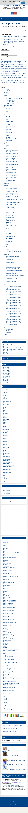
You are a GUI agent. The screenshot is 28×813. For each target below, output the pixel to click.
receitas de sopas (5, 78)
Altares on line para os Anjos (12, 97)
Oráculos (6, 206)
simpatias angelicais (7, 457)
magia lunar (6, 434)
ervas (4, 410)
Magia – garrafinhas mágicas (9, 600)
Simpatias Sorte (6, 693)
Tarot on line (9, 209)
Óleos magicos (6, 440)
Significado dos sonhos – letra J (13, 300)
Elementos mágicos (10, 126)
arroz (5, 61)
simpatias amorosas (5, 84)
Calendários (9, 235)
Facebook (14, 799)
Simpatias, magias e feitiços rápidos (14, 283)
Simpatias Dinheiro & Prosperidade (14, 270)
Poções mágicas (7, 640)
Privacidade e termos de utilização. (11, 785)
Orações (6, 186)
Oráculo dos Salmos (10, 243)
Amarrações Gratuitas (8, 394)
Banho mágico (14, 61)
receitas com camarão (6, 73)
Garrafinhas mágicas (7, 414)
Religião (6, 219)
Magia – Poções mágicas (11, 175)
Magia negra (6, 435)
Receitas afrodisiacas (11, 212)
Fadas (4, 411)
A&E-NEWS (7, 90)
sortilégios (5, 475)
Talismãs (5, 478)
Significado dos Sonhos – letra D (13, 291)
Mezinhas (6, 183)
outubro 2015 (6, 374)
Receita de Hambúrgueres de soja (12, 46)
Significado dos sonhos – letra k (13, 302)
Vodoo (4, 707)
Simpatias (6, 254)
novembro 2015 (6, 373)
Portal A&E (5, 446)
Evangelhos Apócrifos (11, 225)
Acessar (5, 489)
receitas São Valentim (8, 80)
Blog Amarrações (7, 730)
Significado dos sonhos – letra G (13, 295)
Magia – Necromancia (11, 174)
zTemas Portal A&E (7, 709)
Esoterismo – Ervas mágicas (9, 578)
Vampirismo (9, 140)
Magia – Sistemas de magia (9, 622)
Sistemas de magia (10, 182)
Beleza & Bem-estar (8, 106)
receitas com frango (18, 73)
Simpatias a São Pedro (8, 672)
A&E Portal (6, 89)
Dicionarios (5, 407)
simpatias (13, 82)
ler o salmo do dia (21, 66)
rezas (13, 80)
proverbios (5, 448)
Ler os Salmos (9, 241)
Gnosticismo (9, 227)
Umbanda (6, 327)
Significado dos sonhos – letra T (13, 316)
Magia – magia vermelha (8, 619)
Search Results (7, 253)
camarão (24, 62)
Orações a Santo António (11, 191)
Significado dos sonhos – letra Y (13, 324)
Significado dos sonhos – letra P (13, 310)
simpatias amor (20, 82)
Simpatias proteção (7, 466)
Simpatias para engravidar (12, 278)
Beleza (4, 402)
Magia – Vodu (9, 178)
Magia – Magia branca (11, 156)
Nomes (6, 185)
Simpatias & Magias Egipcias (12, 256)
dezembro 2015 (6, 371)
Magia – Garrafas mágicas (12, 153)
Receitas (6, 211)
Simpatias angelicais (10, 261)
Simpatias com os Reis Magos (13, 267)
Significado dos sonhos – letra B (13, 288)
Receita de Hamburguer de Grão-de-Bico (13, 39)
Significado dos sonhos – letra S (13, 314)
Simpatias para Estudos (11, 280)
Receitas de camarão (13, 75)
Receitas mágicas (10, 217)
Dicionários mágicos (10, 236)
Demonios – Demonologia (12, 150)
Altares (5, 92)
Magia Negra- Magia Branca (9, 731)
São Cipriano (6, 453)
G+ (14, 801)
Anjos (5, 95)
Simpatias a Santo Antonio (9, 668)
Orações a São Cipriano (11, 193)
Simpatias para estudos (8, 690)
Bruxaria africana (10, 329)
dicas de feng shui (20, 64)
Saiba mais (17, 3)
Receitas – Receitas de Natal (9, 650)
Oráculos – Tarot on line (8, 638)
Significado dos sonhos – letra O (13, 308)
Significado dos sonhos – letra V (13, 319)
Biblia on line (9, 222)
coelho (2, 64)
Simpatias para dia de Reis (9, 687)
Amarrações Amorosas (8, 727)
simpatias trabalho (7, 472)
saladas (23, 80)
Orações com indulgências (12, 197)
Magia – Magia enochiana (12, 166)
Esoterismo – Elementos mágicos (10, 576)
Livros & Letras (9, 238)
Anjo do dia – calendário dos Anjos (14, 98)
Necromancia (6, 627)
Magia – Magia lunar (10, 167)
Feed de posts (6, 490)
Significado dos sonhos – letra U (13, 318)
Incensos (8, 130)
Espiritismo (8, 223)
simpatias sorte (6, 471)
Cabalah (8, 124)
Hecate (8, 118)
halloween (16, 66)
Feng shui (5, 413)
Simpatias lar (6, 463)
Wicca (5, 334)
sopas (11, 84)
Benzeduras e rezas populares (14, 62)
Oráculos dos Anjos (10, 103)
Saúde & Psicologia (10, 113)
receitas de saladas (20, 77)
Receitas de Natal (11, 77)
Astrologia (8, 145)
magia (4, 426)
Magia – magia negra (8, 616)
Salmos (6, 240)
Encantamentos (9, 127)
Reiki (7, 111)
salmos (7, 82)
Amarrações (7, 94)
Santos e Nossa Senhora (11, 248)
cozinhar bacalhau (7, 64)
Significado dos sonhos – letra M (13, 305)
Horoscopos (7, 143)
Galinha (11, 66)
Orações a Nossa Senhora (12, 190)
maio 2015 (5, 382)
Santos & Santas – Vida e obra (10, 662)
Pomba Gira (9, 330)
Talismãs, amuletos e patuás (9, 701)
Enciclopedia (6, 573)
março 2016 (6, 367)
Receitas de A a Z (10, 214)
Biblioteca (8, 233)
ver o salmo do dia (15, 84)
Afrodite (8, 116)
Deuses (6, 114)
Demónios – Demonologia (9, 567)
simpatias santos (7, 469)
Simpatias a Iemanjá (10, 257)
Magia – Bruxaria (10, 151)
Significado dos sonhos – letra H (13, 297)
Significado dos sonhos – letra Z (13, 326)
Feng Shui (6, 142)
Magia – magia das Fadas (9, 607)
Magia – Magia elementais (12, 164)
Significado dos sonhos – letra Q (13, 311)
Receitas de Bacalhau (5, 75)
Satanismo (8, 135)
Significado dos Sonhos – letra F (13, 294)
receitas (5, 450)
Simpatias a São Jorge (8, 671)
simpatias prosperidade (8, 465)
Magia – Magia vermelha (11, 172)
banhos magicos (21, 61)
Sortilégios (8, 137)
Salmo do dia (9, 244)
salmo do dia (3, 82)
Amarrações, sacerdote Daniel (10, 728)
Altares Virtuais (6, 542)
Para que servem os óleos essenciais (11, 443)
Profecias (8, 228)
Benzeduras (4, 62)
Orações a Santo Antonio (9, 634)
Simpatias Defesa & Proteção (12, 268)
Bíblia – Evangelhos (10, 220)
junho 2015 (5, 380)
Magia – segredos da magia (9, 621)
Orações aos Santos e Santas (12, 196)
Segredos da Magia (10, 180)
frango (6, 66)
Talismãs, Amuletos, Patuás (12, 138)
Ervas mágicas (9, 129)
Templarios (5, 702)
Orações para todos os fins (12, 204)
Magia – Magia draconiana (12, 163)
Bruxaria (5, 561)
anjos (2, 61)
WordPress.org (6, 493)
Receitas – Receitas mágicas (9, 652)
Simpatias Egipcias (7, 684)
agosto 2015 (6, 377)
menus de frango (10, 70)
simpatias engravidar (8, 462)
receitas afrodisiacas (23, 71)
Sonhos (6, 284)
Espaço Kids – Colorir (8, 581)
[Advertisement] (14, 520)
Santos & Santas (7, 661)
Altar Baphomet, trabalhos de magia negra (12, 725)
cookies (5, 405)
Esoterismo (6, 123)
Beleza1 (8, 110)
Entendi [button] (22, 3)
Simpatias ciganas (10, 262)
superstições (6, 477)
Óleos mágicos (6, 629)
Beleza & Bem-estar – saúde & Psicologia (12, 552)
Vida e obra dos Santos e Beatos (13, 251)
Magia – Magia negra (11, 169)
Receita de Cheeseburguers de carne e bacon (14, 41)
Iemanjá (5, 420)
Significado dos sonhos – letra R (13, 313)
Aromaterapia (9, 108)
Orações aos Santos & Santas (9, 635)
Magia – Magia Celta (10, 158)
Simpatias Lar (9, 272)
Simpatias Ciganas (7, 459)
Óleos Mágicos (9, 134)
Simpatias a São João (8, 669)
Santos (5, 246)
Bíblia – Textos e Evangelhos (9, 557)
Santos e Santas (9, 249)
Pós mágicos (6, 447)
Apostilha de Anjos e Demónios (13, 101)
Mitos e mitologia (10, 121)
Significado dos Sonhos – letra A (13, 286)
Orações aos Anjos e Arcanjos (13, 194)
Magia (5, 148)
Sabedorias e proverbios (8, 656)
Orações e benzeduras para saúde (14, 201)
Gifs (4, 416)
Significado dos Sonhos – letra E (13, 292)
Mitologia (5, 438)
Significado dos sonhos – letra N (13, 307)
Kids (4, 423)
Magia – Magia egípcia (8, 612)
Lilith (7, 119)
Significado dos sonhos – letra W (13, 321)
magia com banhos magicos (7, 68)
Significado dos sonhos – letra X (13, 322)
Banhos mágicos (8, 105)
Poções (5, 444)
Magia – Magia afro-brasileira (12, 155)
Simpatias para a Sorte (11, 273)
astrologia (5, 400)
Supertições (6, 699)
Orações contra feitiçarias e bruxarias (14, 199)
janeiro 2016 (6, 370)
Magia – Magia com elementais (10, 606)
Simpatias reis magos (8, 468)
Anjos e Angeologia (10, 100)
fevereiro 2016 (6, 368)
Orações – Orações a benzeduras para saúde (13, 632)
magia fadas (6, 432)
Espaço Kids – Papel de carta (9, 582)
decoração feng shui (13, 64)
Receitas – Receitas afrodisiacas (10, 649)
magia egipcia (6, 431)
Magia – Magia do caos (11, 161)
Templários (8, 230)
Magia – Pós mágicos (11, 177)
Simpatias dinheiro (7, 460)
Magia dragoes (6, 429)
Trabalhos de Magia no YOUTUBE (10, 733)
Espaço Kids (6, 579)
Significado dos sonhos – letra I (13, 299)
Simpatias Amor (9, 259)
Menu (2, 18)
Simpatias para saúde (11, 281)
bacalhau (8, 61)
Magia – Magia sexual (11, 170)
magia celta (6, 428)
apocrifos (5, 398)
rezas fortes (18, 80)
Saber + (6, 231)
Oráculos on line (10, 207)
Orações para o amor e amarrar (13, 202)
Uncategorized (6, 480)
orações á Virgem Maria (12, 71)
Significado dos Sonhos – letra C (13, 289)
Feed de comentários (8, 492)
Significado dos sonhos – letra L (13, 303)
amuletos (5, 395)
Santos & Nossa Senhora (8, 659)
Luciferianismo (9, 132)
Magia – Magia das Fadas (11, 159)
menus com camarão (18, 68)
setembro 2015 (6, 376)
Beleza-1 (5, 554)
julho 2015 (5, 379)
